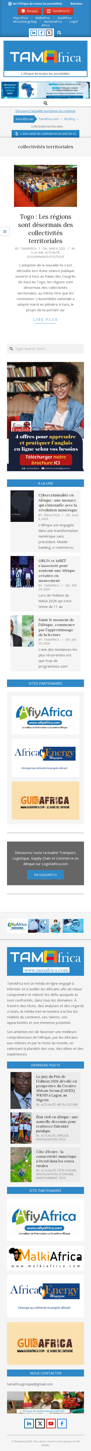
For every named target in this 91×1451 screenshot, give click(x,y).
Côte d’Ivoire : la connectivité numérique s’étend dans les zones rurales (56, 1159)
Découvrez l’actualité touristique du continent (45, 111)
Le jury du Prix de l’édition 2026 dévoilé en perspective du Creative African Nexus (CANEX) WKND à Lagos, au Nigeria (56, 1088)
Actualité (52, 252)
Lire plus (45, 319)
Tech (62, 1139)
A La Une (37, 252)
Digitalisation (46, 1139)
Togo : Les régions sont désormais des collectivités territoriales (45, 229)
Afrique (62, 1136)
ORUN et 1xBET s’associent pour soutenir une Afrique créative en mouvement (56, 570)
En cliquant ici (45, 875)
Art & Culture (67, 1105)
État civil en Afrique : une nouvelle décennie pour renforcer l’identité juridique (57, 1124)
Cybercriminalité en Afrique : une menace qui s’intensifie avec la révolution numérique (57, 502)
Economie (66, 1174)
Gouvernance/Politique (45, 257)
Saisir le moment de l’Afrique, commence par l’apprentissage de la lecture (56, 627)
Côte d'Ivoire (66, 1170)
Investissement (46, 1178)
